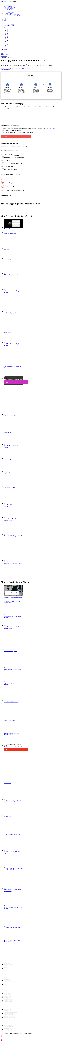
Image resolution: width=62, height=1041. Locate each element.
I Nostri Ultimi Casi (13, 536)
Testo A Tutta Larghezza (9, 459)
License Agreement (8, 964)
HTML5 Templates (8, 1000)
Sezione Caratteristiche (9, 720)
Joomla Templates (10, 11)
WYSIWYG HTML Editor (10, 1014)
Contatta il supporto (11, 25)
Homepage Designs (8, 1029)
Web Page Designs (8, 1026)
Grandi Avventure (12, 801)
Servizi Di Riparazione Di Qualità (12, 852)
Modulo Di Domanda (9, 228)
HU (7, 45)
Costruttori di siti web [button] (8, 13)
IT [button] (4, 27)
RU (7, 41)
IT (7, 34)
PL (7, 37)
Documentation (7, 983)
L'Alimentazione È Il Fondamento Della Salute (13, 869)
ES (7, 36)
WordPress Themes (11, 9)
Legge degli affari (25, 68)
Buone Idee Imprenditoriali (10, 233)
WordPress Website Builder (10, 1012)
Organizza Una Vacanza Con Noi (12, 834)
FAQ (5, 977)
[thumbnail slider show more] (1, 208)
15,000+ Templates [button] (8, 6)
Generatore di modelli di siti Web (14, 106)
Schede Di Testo (7, 432)
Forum (5, 19)
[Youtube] (1, 1036)
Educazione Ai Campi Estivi (10, 651)
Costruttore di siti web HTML (13, 14)
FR (7, 33)
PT (7, 38)
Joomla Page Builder (9, 1013)
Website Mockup (8, 1030)
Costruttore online (8, 146)
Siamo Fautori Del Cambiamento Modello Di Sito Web (13, 562)
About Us (6, 965)
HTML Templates (10, 12)
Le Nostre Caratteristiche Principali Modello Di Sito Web (12, 941)
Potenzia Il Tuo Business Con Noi (12, 602)
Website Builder (7, 1009)
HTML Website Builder (9, 1010)
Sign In (5, 46)
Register (6, 49)
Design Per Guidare (13, 927)
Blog (5, 20)
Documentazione (10, 24)
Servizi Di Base (7, 816)
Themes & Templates (9, 989)
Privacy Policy (7, 963)
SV (7, 44)
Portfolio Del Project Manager (11, 415)
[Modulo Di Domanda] (13, 227)
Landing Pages (7, 1028)
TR (7, 40)
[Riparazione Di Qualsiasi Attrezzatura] (13, 595)
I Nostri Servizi (7, 783)
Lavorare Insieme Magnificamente (12, 519)
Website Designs (10, 8)
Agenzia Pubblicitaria (9, 260)
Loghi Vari (6, 249)
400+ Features (7, 980)
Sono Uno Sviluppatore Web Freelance (13, 312)
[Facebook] (1, 1034)
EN (7, 29)
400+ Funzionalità (7, 5)
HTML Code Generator (9, 1017)
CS (7, 42)
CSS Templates (7, 997)
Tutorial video (10, 23)
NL (7, 32)
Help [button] (5, 21)
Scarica (5, 3)
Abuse (5, 968)
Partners (5, 967)
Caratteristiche (17, 68)
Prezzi (5, 18)
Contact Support (7, 969)
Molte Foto (11, 274)
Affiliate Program (8, 981)
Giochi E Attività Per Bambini (11, 702)
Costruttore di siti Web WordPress (14, 15)
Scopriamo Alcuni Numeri (10, 473)
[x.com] (1, 1038)
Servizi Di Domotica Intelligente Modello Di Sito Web (11, 734)
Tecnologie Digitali (12, 669)
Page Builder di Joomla (12, 17)
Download (6, 979)
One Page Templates (8, 1001)
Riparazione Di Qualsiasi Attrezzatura (13, 597)
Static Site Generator (8, 1016)
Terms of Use (7, 961)
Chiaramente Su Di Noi (9, 487)
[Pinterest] (1, 1040)
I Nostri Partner (7, 332)
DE (7, 30)
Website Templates (11, 7)
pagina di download (51, 128)
